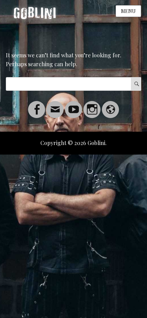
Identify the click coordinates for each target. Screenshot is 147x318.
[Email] (55, 105)
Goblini (96, 142)
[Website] (110, 105)
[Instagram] (92, 105)
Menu (128, 11)
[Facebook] (36, 105)
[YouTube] (73, 105)
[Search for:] (73, 83)
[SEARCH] (136, 84)
